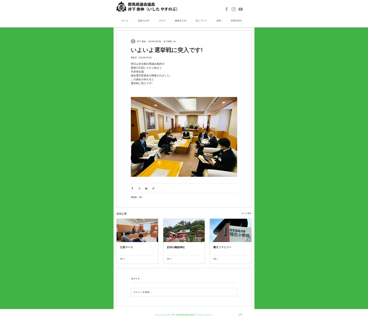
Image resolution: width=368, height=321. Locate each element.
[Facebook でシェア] (132, 188)
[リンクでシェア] (153, 188)
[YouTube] (240, 9)
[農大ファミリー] (230, 230)
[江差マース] (137, 230)
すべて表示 (246, 213)
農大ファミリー (222, 247)
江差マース (126, 247)
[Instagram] (233, 9)
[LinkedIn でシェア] (146, 188)
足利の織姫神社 (176, 247)
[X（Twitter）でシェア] (139, 188)
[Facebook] (226, 9)
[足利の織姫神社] (184, 230)
